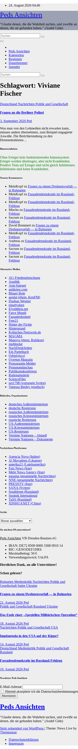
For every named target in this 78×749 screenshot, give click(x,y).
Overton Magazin (21, 359)
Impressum (16, 743)
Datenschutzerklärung (24, 739)
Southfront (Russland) (24, 491)
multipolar (16, 344)
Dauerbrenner (18, 63)
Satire (22, 585)
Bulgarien (7, 582)
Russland (40, 606)
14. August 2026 (12, 644)
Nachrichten (27, 104)
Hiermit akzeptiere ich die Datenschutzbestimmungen (41, 691)
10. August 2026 (12, 669)
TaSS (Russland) (20, 499)
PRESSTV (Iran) (20, 484)
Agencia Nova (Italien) (24, 456)
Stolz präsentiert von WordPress (22, 728)
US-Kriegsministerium (24, 427)
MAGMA (16, 336)
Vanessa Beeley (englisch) (26, 387)
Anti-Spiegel (17, 285)
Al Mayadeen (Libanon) (25, 460)
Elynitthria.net (18, 309)
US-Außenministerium (24, 423)
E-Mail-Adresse (11, 687)
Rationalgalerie (19, 375)
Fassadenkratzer (20, 317)
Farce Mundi (17, 313)
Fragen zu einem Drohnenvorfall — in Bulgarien (33, 227)
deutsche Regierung (22, 408)
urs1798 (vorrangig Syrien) (27, 383)
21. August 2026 (12, 602)
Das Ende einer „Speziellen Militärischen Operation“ (38, 615)
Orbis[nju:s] (17, 356)
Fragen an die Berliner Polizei (22, 112)
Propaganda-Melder (22, 363)
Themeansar (8, 732)
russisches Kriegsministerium (28, 416)
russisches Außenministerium (28, 412)
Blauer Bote (17, 293)
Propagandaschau (21, 367)
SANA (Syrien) (19, 488)
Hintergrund (17, 328)
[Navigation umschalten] (1, 41)
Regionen (15, 59)
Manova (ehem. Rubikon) (26, 340)
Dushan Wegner (20, 301)
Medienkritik (23, 582)
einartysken (16, 305)
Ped (29, 121)
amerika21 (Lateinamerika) (27, 464)
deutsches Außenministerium (28, 404)
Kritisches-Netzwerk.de (25, 332)
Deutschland (9, 104)
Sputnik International (23, 495)
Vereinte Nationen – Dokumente (31, 439)
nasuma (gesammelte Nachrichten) (32, 476)
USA (54, 627)
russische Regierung (22, 420)
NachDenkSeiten (20, 348)
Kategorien (16, 55)
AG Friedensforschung (24, 278)
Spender (14, 67)
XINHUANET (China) (25, 503)
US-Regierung (19, 431)
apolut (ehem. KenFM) (24, 297)
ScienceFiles (17, 379)
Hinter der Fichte (20, 324)
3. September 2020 (13, 121)
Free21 (13, 320)
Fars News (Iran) (20, 468)
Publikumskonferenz (23, 371)
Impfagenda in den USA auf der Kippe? (29, 636)
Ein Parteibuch (19, 352)
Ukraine (31, 585)
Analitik (14, 281)
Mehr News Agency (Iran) (27, 472)
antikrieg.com (18, 289)
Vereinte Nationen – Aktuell (28, 435)
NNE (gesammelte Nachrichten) (31, 480)
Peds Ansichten (21, 15)
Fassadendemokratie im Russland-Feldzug (31, 660)
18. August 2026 (12, 623)
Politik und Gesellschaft (52, 104)
